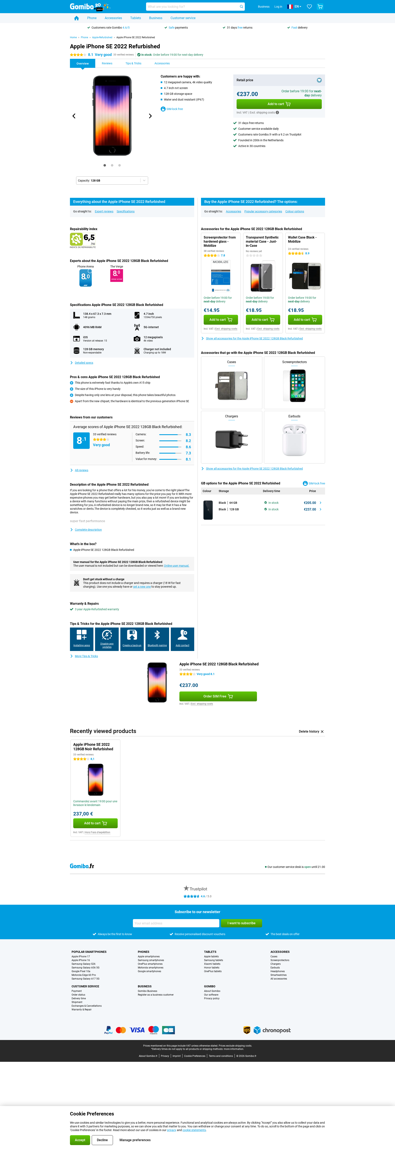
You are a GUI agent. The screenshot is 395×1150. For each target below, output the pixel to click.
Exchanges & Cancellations (87, 1005)
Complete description (88, 529)
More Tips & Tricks (86, 656)
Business (155, 18)
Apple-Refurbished (102, 37)
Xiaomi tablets (212, 963)
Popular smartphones (89, 951)
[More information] (277, 112)
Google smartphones (149, 971)
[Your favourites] (309, 7)
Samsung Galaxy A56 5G (85, 967)
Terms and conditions (221, 1056)
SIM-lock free (174, 109)
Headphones (278, 971)
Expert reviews (104, 211)
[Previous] (74, 116)
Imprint (177, 1056)
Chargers (276, 963)
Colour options (294, 211)
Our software (211, 994)
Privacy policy (212, 998)
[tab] (104, 165)
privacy (171, 1130)
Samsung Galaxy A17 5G (85, 978)
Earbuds (275, 967)
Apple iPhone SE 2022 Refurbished (135, 37)
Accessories (113, 18)
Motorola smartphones (150, 967)
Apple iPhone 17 (81, 956)
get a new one (142, 586)
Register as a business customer (156, 994)
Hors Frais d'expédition (97, 832)
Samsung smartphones (151, 960)
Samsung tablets (213, 960)
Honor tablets (211, 967)
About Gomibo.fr (148, 1056)
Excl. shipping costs (226, 328)
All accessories (279, 978)
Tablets (135, 18)
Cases (274, 956)
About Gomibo (212, 991)
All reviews (81, 470)
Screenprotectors (280, 960)
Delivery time (79, 998)
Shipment (77, 1002)
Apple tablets (211, 956)
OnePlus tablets (213, 971)
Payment (77, 991)
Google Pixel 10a (81, 971)
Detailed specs (84, 362)
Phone (91, 18)
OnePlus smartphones (150, 963)
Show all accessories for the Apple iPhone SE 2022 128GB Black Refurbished (254, 338)
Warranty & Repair (82, 1009)
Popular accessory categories (263, 211)
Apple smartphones (149, 956)
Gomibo (209, 986)
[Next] (150, 116)
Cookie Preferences (194, 1056)
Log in (278, 6)
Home (73, 37)
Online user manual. (176, 565)
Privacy (165, 1056)
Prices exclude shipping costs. (235, 1045)
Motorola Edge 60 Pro (84, 975)
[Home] (76, 18)
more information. (234, 1049)
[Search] (241, 6)
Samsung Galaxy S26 (83, 963)
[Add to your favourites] (319, 80)
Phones (143, 951)
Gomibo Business (147, 991)
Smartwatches (279, 975)
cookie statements (194, 1130)
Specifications (126, 211)
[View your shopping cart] (320, 7)
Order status (78, 994)
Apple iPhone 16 (81, 960)
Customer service (183, 18)
